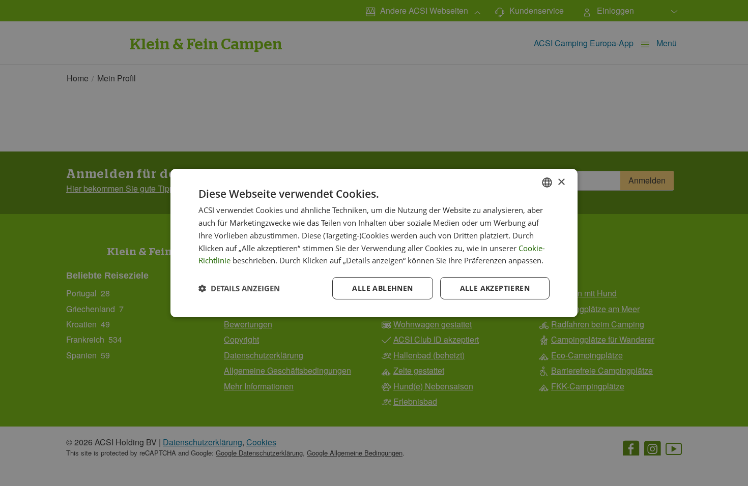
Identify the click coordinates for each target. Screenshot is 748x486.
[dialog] (374, 243)
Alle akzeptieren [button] (495, 288)
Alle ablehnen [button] (382, 288)
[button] (239, 288)
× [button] (561, 182)
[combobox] (547, 182)
